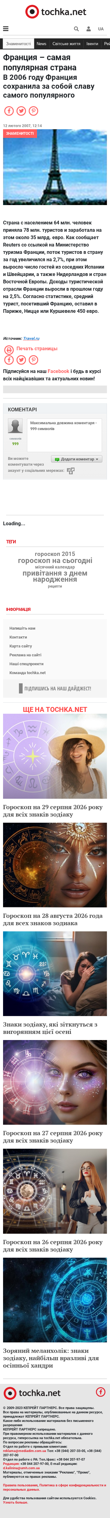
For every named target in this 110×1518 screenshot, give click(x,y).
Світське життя (66, 43)
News (41, 43)
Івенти (92, 43)
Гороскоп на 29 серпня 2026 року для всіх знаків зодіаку (53, 810)
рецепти (55, 586)
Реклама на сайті (25, 655)
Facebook (58, 371)
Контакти (18, 637)
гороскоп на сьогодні (55, 560)
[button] (88, 29)
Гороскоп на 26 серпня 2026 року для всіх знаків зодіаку (53, 1245)
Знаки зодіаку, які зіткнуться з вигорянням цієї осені (50, 1028)
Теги (11, 542)
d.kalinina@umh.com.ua (21, 1468)
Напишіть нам (22, 628)
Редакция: (11, 1464)
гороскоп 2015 (55, 554)
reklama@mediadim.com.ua (24, 1451)
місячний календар (55, 567)
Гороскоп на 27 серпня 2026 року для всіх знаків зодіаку (53, 1136)
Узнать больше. (15, 1502)
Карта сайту (20, 646)
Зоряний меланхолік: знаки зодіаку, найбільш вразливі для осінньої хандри (51, 1357)
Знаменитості (18, 43)
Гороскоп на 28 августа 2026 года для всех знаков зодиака (53, 919)
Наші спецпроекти (26, 664)
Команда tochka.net (27, 672)
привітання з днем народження (55, 576)
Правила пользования (20, 1485)
